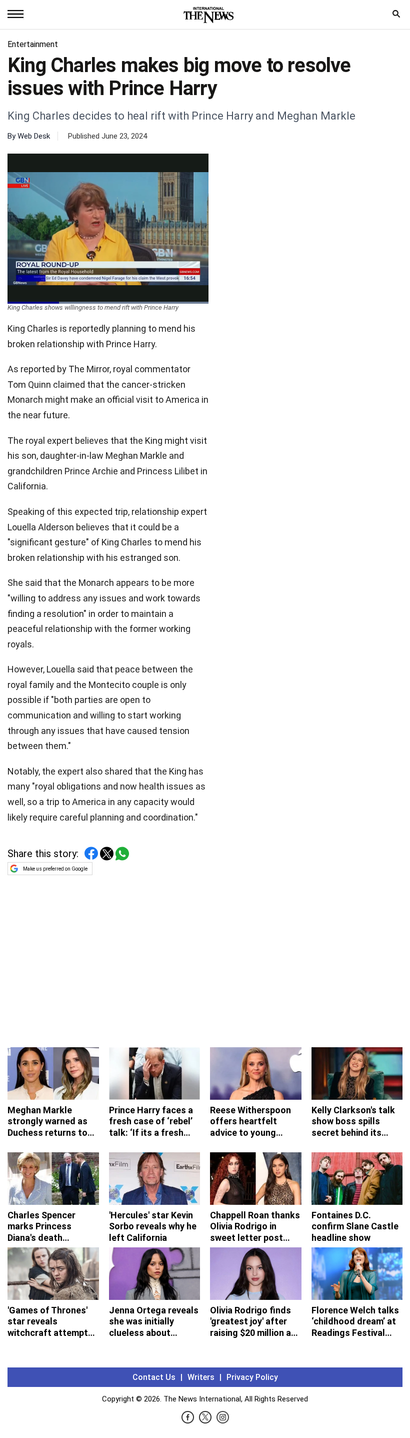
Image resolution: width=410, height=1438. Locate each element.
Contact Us (154, 1377)
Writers (201, 1377)
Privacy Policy (252, 1377)
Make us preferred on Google (55, 869)
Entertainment (33, 44)
